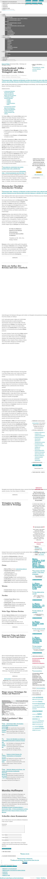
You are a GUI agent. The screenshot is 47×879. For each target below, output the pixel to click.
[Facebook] (28, 0)
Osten (8, 99)
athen (33, 699)
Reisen (19, 77)
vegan (33, 728)
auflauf (42, 699)
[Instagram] (35, 0)
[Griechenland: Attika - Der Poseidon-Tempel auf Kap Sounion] (5, 732)
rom (42, 722)
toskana (41, 726)
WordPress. (43, 877)
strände (33, 726)
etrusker (36, 705)
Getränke (8, 77)
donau (33, 705)
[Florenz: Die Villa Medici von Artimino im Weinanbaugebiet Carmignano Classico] (4, 747)
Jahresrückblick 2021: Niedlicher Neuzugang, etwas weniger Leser (40, 452)
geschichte (34, 708)
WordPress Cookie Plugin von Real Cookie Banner (12, 878)
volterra (42, 728)
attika (36, 699)
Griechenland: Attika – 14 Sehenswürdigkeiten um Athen (15, 809)
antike (33, 697)
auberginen (39, 699)
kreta (37, 716)
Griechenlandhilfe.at (40, 688)
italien (39, 714)
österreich (39, 730)
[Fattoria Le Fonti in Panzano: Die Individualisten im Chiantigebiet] (4, 761)
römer (33, 724)
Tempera (38, 877)
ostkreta (34, 722)
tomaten (36, 726)
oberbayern (41, 720)
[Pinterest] (41, 0)
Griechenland (14, 77)
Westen (9, 100)
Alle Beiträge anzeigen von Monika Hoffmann (13, 807)
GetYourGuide (7, 678)
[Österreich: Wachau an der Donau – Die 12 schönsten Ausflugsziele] (4, 777)
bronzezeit (34, 703)
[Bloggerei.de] (24, 858)
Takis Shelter (42, 552)
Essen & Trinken (5, 64)
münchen (35, 718)
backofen (36, 701)
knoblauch (34, 716)
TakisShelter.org (38, 548)
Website (3, 840)
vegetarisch (37, 728)
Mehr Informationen (39, 174)
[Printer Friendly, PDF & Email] (22, 700)
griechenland (37, 711)
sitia (42, 724)
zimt (36, 730)
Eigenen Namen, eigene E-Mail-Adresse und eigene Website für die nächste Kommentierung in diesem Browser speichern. (14, 844)
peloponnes (38, 722)
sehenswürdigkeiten (38, 724)
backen (33, 701)
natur (39, 718)
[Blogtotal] (24, 861)
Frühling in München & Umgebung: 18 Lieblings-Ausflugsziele (40, 434)
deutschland (41, 703)
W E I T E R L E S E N (37, 579)
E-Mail (3, 837)
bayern (40, 701)
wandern (34, 730)
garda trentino (42, 707)
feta (39, 705)
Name (3, 834)
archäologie (39, 697)
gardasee (38, 707)
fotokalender (34, 707)
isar (36, 714)
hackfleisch (34, 714)
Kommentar (4, 824)
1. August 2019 (13, 75)
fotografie (42, 705)
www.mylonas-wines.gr (21, 569)
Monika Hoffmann (6, 75)
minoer (40, 716)
